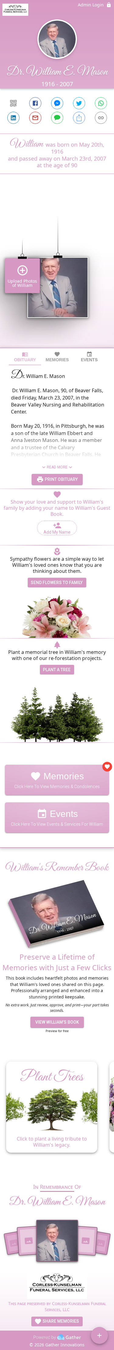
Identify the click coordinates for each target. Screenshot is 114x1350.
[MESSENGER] (57, 103)
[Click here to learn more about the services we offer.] (57, 1286)
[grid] (57, 271)
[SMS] (57, 118)
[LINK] (101, 118)
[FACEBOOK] (35, 103)
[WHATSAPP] (101, 103)
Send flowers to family (57, 582)
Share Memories (60, 1321)
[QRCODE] (13, 103)
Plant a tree (57, 669)
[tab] (25, 357)
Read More (57, 467)
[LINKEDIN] (13, 118)
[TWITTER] (79, 103)
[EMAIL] (35, 118)
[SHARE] (79, 118)
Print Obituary (61, 479)
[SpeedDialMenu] (99, 1335)
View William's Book (57, 1022)
